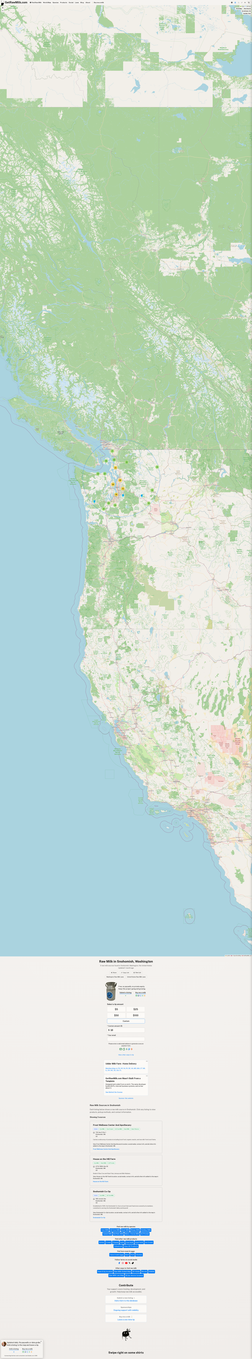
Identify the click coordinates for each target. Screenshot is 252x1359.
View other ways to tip (126, 1055)
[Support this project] (235, 2)
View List (138, 972)
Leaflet (228, 955)
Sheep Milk (135, 1230)
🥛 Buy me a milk (98, 2)
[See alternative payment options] (129, 1049)
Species (56, 2)
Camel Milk (107, 1234)
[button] (157, 467)
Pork (132, 1255)
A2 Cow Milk (115, 1230)
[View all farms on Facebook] (119, 1263)
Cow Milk (104, 1230)
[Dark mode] (238, 2)
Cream (108, 1242)
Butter (101, 1242)
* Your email (111, 1035)
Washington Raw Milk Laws (115, 977)
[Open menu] (248, 2)
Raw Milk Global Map (122, 1271)
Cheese (116, 1242)
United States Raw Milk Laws (136, 977)
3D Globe (136, 1271)
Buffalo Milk (118, 1234)
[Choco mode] (241, 2)
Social (71, 2)
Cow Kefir (129, 1242)
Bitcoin (144, 1271)
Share (115, 972)
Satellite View (247, 13)
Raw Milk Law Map (116, 1275)
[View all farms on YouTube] (126, 1263)
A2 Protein (145, 1234)
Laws (77, 2)
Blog (82, 2)
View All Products (131, 1246)
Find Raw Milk (36, 2)
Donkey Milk (146, 1230)
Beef (127, 1255)
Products (63, 2)
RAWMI (151, 1271)
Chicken (139, 1255)
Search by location (105, 1271)
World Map (47, 2)
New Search (247, 8)
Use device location (135, 1275)
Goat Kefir (139, 1242)
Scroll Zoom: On (246, 11)
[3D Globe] (231, 2)
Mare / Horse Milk (132, 1234)
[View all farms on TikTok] (132, 1263)
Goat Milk (125, 1230)
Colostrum (118, 1246)
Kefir (122, 1242)
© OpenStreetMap (236, 955)
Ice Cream (149, 1242)
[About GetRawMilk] (4, 1344)
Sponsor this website (126, 1098)
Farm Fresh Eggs (117, 1255)
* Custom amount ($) (114, 1026)
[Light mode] (245, 2)
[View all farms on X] (129, 1262)
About (88, 2)
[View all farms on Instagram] (122, 1263)
